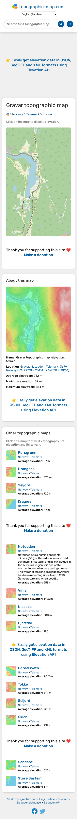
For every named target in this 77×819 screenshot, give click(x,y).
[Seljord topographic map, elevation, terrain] (11, 489)
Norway (23, 457)
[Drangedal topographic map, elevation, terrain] (11, 473)
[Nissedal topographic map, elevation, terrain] (11, 611)
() (37, 368)
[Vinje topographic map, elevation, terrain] (11, 594)
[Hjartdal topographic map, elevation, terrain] (11, 627)
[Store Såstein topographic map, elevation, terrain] (11, 782)
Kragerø (25, 501)
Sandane (25, 762)
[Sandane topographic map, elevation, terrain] (11, 766)
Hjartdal (25, 623)
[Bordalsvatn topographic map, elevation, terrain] (11, 672)
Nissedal (25, 607)
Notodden (26, 546)
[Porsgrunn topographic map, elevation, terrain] (11, 456)
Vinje (22, 590)
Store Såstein (29, 778)
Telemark (36, 457)
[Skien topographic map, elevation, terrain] (11, 721)
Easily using (40, 65)
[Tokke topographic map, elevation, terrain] (11, 688)
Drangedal (27, 469)
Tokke (23, 684)
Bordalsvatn (28, 668)
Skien (22, 717)
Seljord (24, 485)
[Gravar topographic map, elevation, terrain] (38, 319)
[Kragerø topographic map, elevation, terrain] (11, 505)
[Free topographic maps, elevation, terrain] (7, 114)
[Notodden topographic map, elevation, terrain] (11, 564)
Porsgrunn (27, 452)
